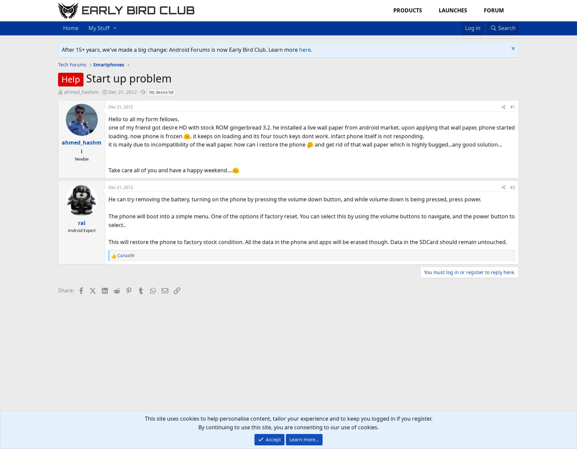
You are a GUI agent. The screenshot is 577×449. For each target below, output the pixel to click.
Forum (494, 10)
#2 (512, 187)
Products (407, 10)
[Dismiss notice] (512, 49)
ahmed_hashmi (81, 92)
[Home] (451, 24)
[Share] (503, 107)
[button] (115, 28)
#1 (512, 107)
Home (70, 28)
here (305, 49)
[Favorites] (458, 24)
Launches (453, 10)
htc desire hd (161, 92)
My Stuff (99, 28)
